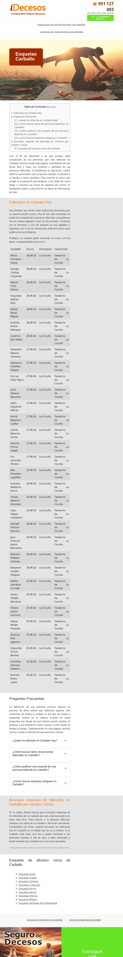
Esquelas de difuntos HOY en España (62, 25)
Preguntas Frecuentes (24, 116)
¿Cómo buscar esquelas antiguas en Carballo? (41, 137)
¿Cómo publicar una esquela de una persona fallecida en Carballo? (34, 768)
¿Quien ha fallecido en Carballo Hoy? (36, 120)
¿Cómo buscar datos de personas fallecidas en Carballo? (32, 753)
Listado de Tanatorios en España (61, 32)
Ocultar (51, 107)
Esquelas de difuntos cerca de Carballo (37, 148)
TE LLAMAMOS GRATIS (100, 18)
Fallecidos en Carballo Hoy (26, 112)
